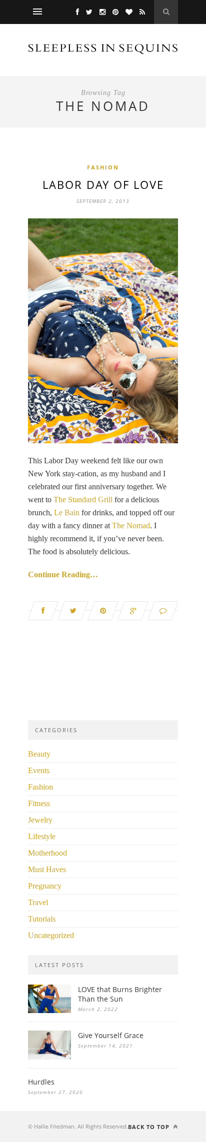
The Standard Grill (83, 499)
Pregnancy (45, 886)
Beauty (39, 754)
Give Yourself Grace (111, 1035)
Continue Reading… (63, 574)
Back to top (150, 1127)
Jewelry (40, 820)
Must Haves (47, 869)
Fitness (39, 803)
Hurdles (41, 1082)
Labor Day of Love (103, 184)
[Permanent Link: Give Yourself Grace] (49, 1057)
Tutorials (42, 919)
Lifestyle (42, 836)
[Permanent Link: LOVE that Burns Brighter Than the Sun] (49, 1010)
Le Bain (67, 512)
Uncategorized (51, 935)
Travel (38, 902)
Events (39, 770)
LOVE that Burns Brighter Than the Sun (120, 994)
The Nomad (131, 525)
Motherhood (47, 853)
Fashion (103, 167)
